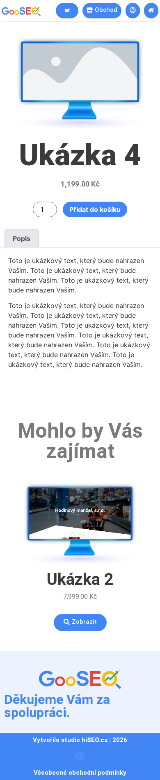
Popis (21, 238)
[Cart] (67, 10)
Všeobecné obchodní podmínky (80, 772)
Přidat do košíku (95, 209)
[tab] (22, 238)
